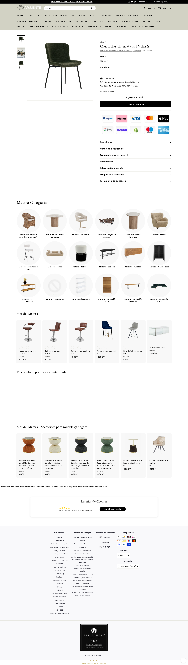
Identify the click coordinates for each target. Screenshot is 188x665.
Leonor (109, 27)
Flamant (47, 21)
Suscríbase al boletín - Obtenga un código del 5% (71, 2)
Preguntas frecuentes (112, 174)
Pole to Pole (94, 27)
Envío (82, 540)
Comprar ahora (136, 104)
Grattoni (113, 21)
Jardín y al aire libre (127, 16)
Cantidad (105, 67)
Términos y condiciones (83, 537)
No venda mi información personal (82, 588)
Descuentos (106, 161)
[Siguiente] (21, 99)
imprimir (82, 547)
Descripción (106, 142)
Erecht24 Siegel (82, 565)
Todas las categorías (55, 16)
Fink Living (97, 21)
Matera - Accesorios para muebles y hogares (120, 50)
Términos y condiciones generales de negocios (83, 579)
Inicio (102, 42)
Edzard (20, 27)
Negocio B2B (105, 16)
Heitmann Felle (60, 27)
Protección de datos (82, 544)
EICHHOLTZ (148, 16)
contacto (33, 16)
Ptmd (157, 21)
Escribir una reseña (113, 509)
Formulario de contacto (113, 181)
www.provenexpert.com (83, 574)
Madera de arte (130, 21)
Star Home (77, 27)
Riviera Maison (64, 21)
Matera (146, 21)
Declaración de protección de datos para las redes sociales (82, 559)
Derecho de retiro (82, 554)
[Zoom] (60, 67)
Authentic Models (38, 27)
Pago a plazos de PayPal (82, 592)
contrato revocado (82, 550)
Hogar (20, 16)
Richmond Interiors (27, 21)
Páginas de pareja (82, 596)
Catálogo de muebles (83, 16)
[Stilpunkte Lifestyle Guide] (94, 650)
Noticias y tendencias (142, 27)
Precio (103, 56)
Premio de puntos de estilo (114, 155)
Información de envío (111, 168)
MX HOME (121, 27)
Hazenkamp (81, 21)
